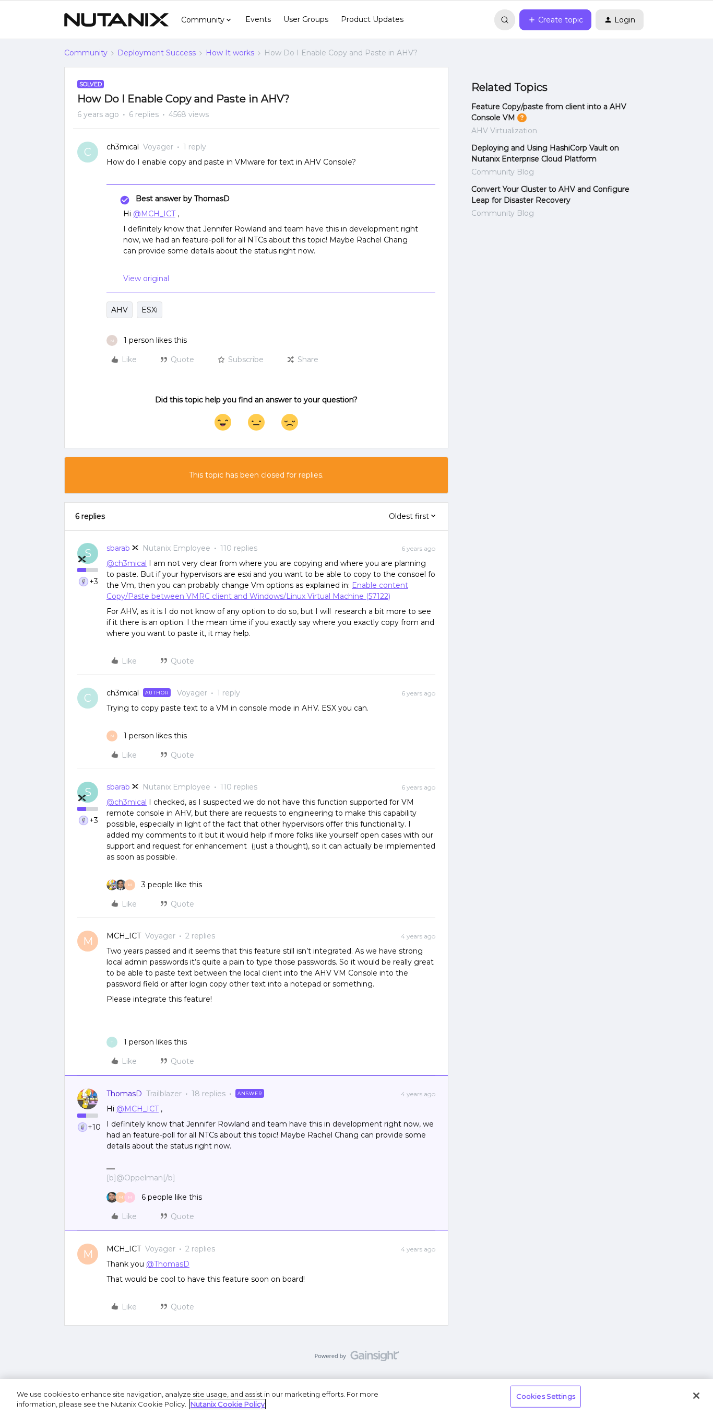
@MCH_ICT (154, 213)
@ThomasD (167, 1264)
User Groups (305, 19)
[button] (555, 19)
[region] (356, 1397)
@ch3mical (126, 563)
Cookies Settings (545, 1396)
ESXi (149, 310)
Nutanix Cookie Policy (228, 1404)
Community (86, 52)
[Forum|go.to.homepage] (116, 19)
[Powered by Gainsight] (357, 1358)
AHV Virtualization (504, 130)
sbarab (118, 548)
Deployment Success (156, 52)
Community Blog (502, 172)
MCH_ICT (123, 936)
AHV (119, 310)
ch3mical (122, 147)
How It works (230, 52)
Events (258, 19)
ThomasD (124, 1093)
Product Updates (372, 19)
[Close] (696, 1395)
